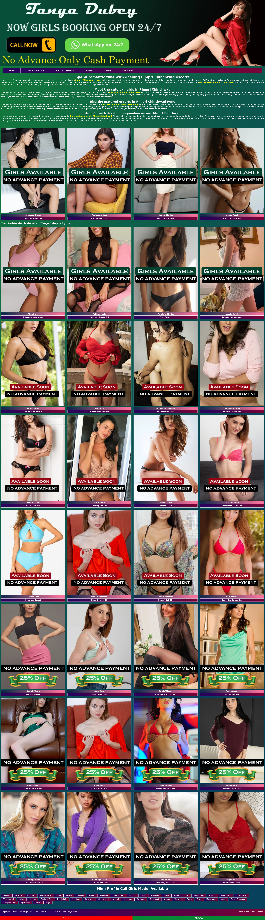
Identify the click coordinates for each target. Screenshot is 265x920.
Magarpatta (211, 899)
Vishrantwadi (8, 899)
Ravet (199, 899)
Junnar (223, 899)
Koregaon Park (119, 895)
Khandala (80, 895)
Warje (189, 899)
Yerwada (32, 899)
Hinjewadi (31, 895)
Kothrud (132, 895)
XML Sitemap (257, 912)
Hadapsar (19, 895)
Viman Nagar (241, 895)
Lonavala (155, 895)
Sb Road (212, 895)
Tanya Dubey (72, 912)
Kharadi (92, 895)
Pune (11, 70)
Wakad (21, 899)
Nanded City (62, 899)
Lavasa (143, 895)
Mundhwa (76, 899)
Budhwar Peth (46, 899)
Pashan (166, 895)
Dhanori (128, 70)
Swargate (141, 899)
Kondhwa (104, 895)
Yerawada (179, 899)
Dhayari (6, 895)
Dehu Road (154, 899)
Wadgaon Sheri (9, 903)
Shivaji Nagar (225, 895)
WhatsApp (199, 918)
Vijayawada (25, 903)
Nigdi (48, 903)
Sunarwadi (89, 899)
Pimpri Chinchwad (181, 895)
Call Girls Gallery (65, 70)
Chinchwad (127, 899)
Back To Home (245, 912)
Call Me (66, 918)
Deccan (167, 899)
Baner (109, 70)
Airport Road (103, 899)
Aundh (89, 70)
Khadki (69, 895)
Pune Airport (199, 895)
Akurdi (116, 899)
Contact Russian (35, 70)
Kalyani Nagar (46, 895)
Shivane (38, 903)
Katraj (58, 895)
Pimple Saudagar (238, 899)
